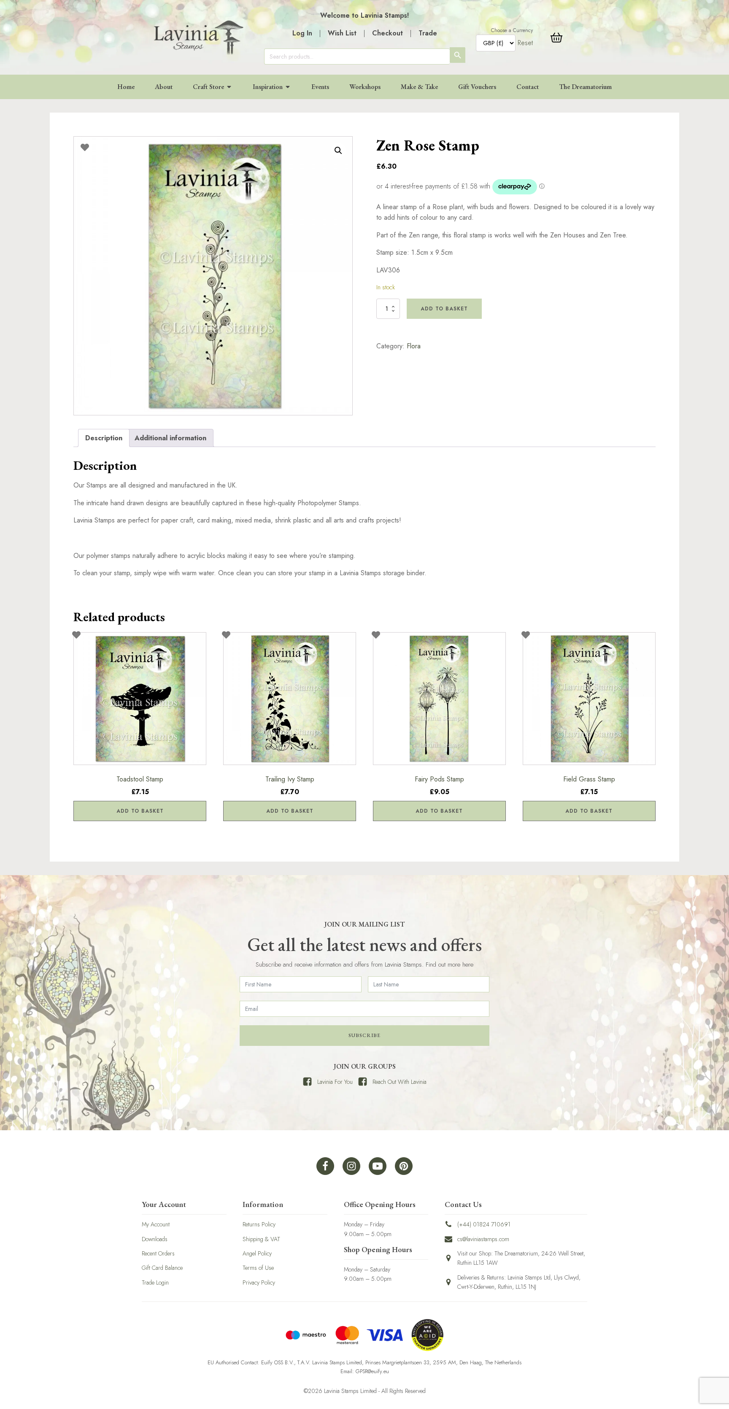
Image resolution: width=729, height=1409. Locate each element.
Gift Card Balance (162, 1268)
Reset (525, 43)
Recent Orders (158, 1253)
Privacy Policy (259, 1282)
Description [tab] (103, 438)
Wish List (342, 33)
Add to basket (444, 309)
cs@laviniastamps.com (483, 1239)
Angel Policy (257, 1253)
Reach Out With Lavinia (400, 1082)
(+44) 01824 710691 (483, 1224)
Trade (427, 33)
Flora (414, 346)
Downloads (154, 1239)
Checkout (387, 33)
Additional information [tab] (170, 438)
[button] (338, 150)
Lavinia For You (335, 1082)
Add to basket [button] (140, 811)
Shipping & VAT (261, 1239)
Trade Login (155, 1282)
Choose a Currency (512, 30)
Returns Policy (259, 1224)
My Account (156, 1224)
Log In (302, 33)
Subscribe (364, 1035)
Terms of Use (258, 1268)
